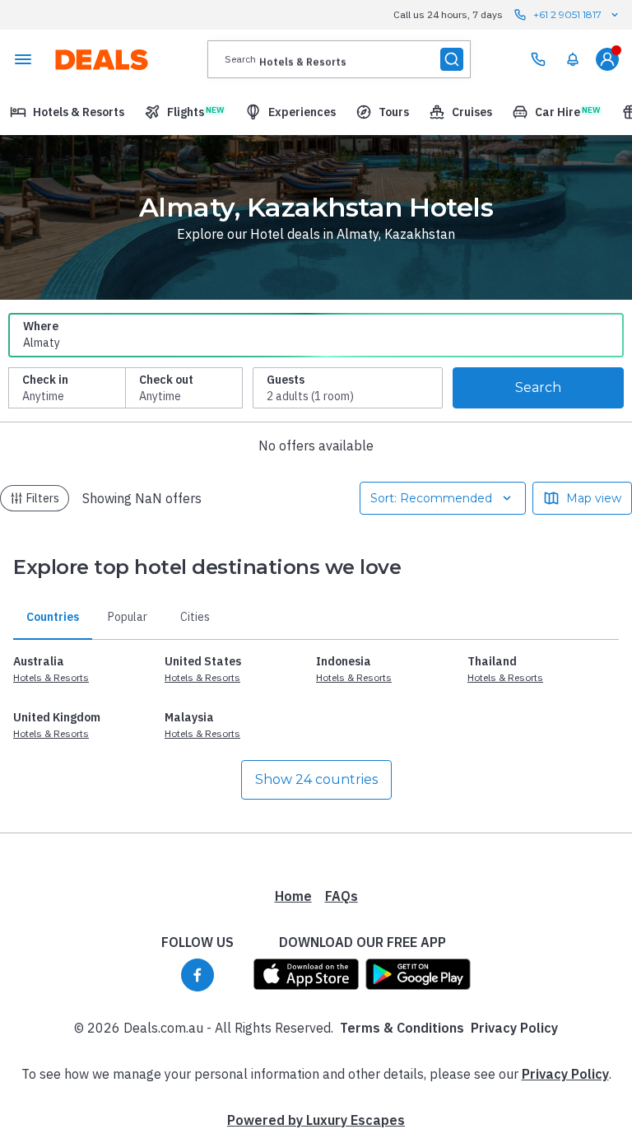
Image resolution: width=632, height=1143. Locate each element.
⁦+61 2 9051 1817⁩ (567, 14)
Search (538, 387)
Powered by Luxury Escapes (316, 1120)
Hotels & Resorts (51, 677)
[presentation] (339, 59)
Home (293, 896)
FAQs (341, 896)
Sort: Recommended (431, 498)
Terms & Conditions (402, 1027)
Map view (593, 498)
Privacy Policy (514, 1027)
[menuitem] (572, 59)
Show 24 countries (316, 779)
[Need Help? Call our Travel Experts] (538, 59)
